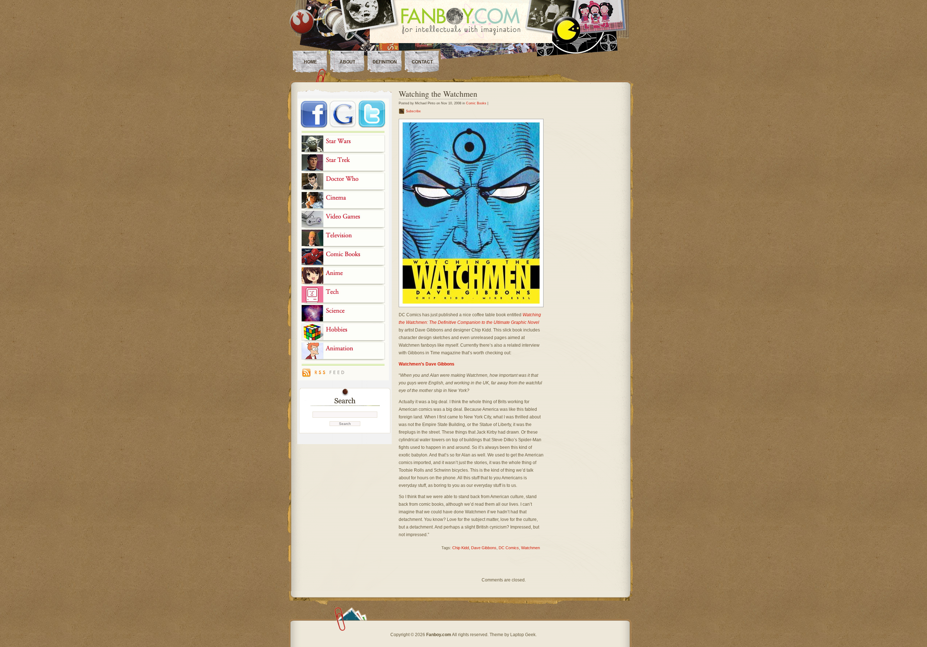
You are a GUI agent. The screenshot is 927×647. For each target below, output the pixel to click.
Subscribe (413, 111)
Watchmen (530, 548)
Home (310, 61)
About (347, 61)
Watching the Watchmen (438, 93)
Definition (385, 61)
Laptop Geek (523, 634)
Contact (422, 61)
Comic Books (476, 103)
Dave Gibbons (483, 548)
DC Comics (509, 548)
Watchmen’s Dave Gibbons (426, 364)
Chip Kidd (460, 548)
